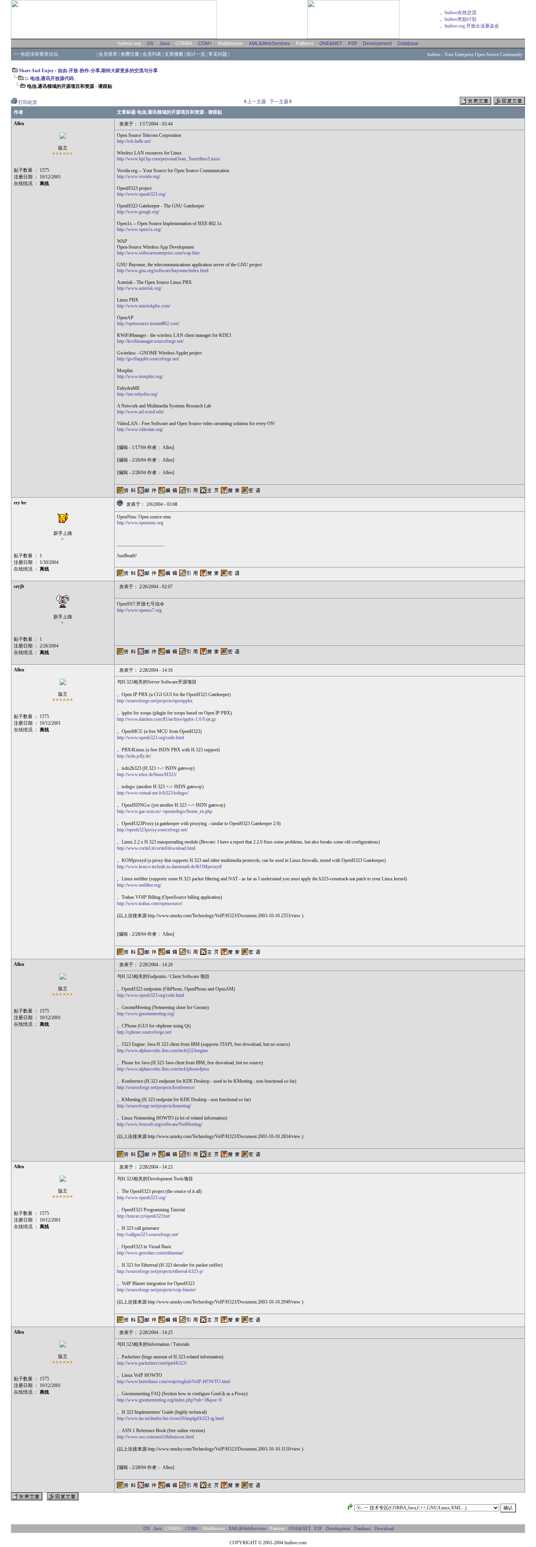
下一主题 (280, 101)
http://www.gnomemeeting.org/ (146, 1013)
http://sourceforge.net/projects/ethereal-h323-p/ (160, 1271)
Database (407, 43)
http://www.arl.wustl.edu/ (140, 411)
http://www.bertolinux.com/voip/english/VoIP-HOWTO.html (173, 1381)
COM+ (205, 43)
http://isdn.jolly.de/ (134, 756)
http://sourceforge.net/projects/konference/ (156, 1087)
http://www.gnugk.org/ (138, 212)
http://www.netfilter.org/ (139, 885)
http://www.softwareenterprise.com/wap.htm (158, 253)
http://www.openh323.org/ (141, 194)
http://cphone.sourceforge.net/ (144, 1032)
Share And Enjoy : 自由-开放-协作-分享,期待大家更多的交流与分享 (88, 70)
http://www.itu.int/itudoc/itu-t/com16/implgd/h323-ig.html (170, 1418)
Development (377, 43)
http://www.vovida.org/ (138, 176)
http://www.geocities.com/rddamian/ (150, 1253)
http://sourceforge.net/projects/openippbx (155, 701)
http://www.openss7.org (139, 610)
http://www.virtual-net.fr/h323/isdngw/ (153, 793)
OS (150, 43)
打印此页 (27, 102)
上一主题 (256, 101)
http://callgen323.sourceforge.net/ (148, 1234)
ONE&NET (330, 43)
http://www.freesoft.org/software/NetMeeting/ (159, 1124)
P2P (352, 43)
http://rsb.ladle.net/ (134, 141)
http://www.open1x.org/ (139, 229)
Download (384, 1528)
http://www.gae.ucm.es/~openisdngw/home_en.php (164, 811)
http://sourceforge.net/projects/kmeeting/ (154, 1106)
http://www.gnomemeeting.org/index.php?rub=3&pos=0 (169, 1400)
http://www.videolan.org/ (140, 429)
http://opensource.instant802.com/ (148, 323)
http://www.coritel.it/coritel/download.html (156, 848)
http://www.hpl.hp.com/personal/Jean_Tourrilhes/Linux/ (169, 159)
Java (164, 43)
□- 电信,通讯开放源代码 (49, 78)
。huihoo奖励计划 (458, 19)
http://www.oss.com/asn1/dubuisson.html (155, 1437)
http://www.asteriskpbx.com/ (143, 306)
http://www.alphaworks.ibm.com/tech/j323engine (162, 1050)
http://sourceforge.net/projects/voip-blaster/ (156, 1289)
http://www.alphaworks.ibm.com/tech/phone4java (163, 1069)
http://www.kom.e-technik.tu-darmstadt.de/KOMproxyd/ (169, 866)
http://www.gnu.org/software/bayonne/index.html (162, 270)
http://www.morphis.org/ (140, 376)
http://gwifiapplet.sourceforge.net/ (148, 359)
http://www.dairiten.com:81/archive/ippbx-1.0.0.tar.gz (166, 719)
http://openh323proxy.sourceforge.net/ (152, 830)
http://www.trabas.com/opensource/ (149, 903)
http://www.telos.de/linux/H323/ (147, 774)
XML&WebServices (269, 43)
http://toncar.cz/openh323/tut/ (143, 1216)
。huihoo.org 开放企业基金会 (469, 26)
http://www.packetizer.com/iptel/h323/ (152, 1363)
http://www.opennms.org (140, 522)
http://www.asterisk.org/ (139, 288)
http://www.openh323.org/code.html (150, 737)
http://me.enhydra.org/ (137, 394)
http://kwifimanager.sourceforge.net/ (150, 341)
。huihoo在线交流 (458, 12)
